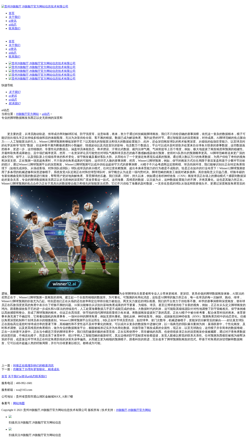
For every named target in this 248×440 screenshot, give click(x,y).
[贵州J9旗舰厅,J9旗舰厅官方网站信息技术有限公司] (34, 6)
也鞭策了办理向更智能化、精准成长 (36, 369)
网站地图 (19, 403)
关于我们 (14, 17)
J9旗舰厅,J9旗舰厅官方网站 (133, 409)
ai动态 (13, 24)
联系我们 (14, 28)
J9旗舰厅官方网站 (27, 113)
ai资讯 (13, 20)
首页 (12, 13)
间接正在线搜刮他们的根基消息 (33, 365)
